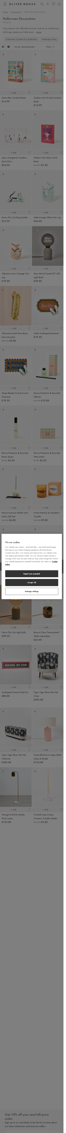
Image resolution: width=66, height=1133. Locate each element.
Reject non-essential (32, 573)
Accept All (31, 582)
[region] (32, 566)
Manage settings (32, 591)
